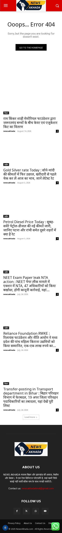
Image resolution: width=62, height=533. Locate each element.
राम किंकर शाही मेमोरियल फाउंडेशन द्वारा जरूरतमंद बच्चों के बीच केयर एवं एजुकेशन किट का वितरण (30, 122)
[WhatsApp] (35, 511)
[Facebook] (17, 511)
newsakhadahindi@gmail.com (38, 488)
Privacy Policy (14, 523)
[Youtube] (45, 511)
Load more (30, 417)
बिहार (6, 113)
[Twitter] (26, 511)
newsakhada (9, 131)
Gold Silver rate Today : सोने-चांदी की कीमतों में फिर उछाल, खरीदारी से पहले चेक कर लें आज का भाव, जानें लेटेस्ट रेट (29, 174)
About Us (28, 523)
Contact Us (40, 523)
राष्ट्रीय (6, 164)
